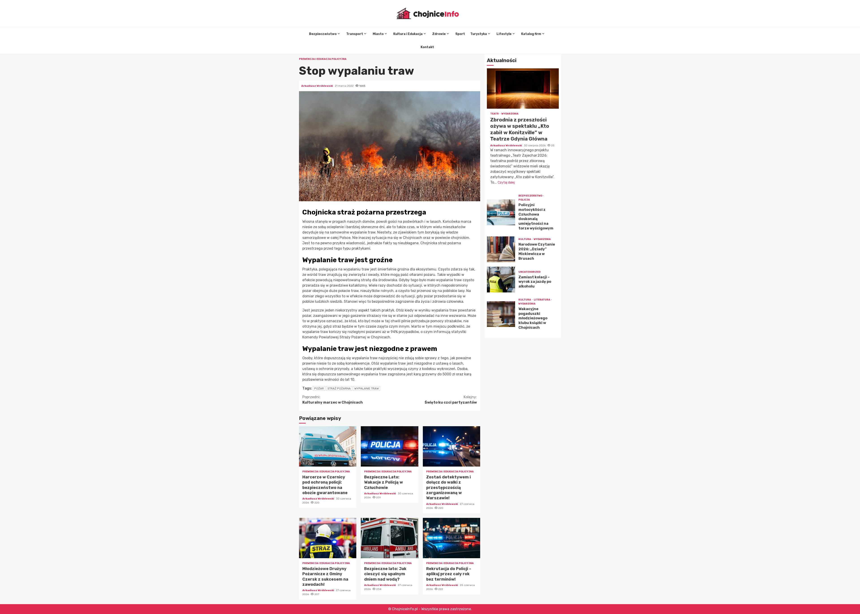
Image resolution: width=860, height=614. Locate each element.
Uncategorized (529, 272)
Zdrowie (439, 34)
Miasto (378, 34)
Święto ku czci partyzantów (451, 399)
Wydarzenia (509, 113)
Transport (354, 34)
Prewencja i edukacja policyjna (322, 59)
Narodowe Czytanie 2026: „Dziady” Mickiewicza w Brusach (501, 249)
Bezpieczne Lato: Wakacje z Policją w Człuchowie (389, 446)
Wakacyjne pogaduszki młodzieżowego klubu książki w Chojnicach (501, 314)
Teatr (494, 113)
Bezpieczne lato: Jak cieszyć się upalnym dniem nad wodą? (389, 538)
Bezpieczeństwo (323, 34)
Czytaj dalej (506, 182)
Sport (460, 34)
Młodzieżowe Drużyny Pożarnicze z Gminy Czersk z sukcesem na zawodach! (327, 538)
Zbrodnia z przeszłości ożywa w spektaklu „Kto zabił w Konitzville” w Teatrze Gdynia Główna (523, 88)
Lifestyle (504, 34)
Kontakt (427, 47)
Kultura (524, 239)
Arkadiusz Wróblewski (317, 85)
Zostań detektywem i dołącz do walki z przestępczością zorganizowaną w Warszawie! (451, 446)
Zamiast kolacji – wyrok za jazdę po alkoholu (501, 279)
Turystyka (478, 34)
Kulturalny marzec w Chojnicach (332, 399)
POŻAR (319, 388)
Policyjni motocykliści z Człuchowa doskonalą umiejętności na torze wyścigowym (501, 212)
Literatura (542, 299)
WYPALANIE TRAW (366, 388)
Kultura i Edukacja (408, 34)
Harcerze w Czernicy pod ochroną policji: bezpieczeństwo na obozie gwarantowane (327, 446)
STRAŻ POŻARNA (339, 388)
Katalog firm (531, 34)
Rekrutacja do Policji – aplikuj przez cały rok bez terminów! (451, 538)
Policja (524, 200)
